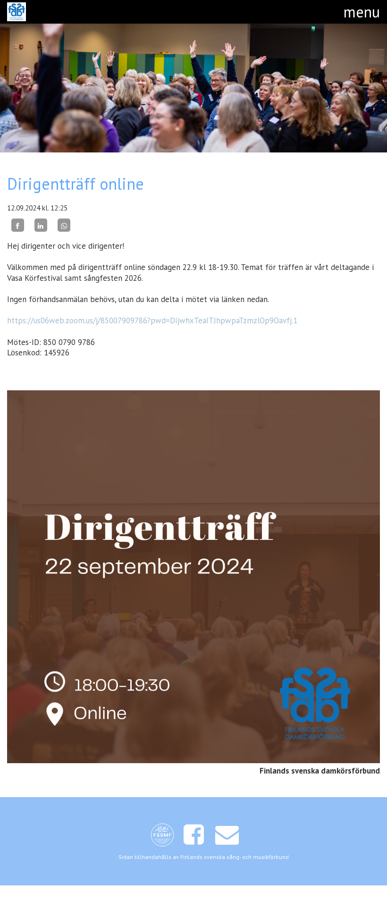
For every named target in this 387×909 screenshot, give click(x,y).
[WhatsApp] (64, 225)
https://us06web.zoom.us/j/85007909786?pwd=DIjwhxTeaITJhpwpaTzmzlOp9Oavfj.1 (152, 320)
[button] (362, 12)
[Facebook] (17, 225)
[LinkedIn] (40, 225)
